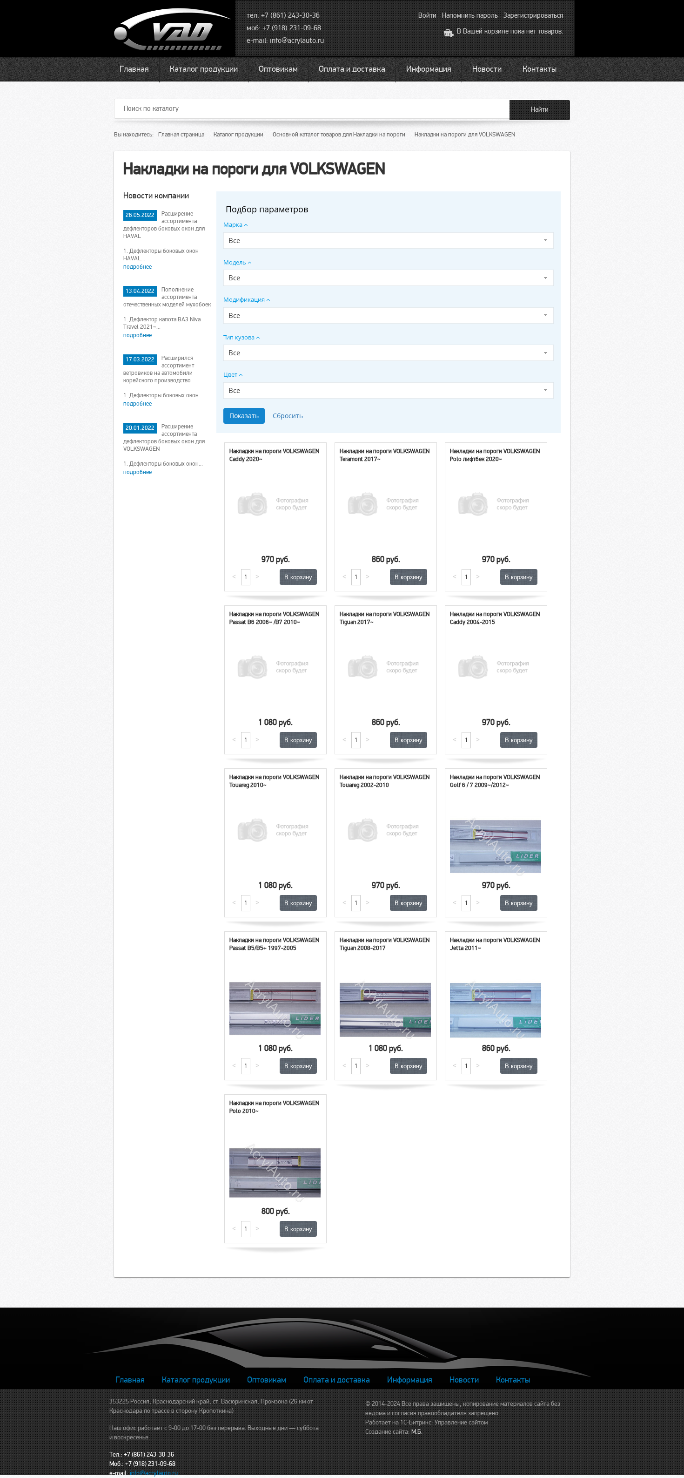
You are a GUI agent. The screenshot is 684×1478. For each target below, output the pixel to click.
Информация (428, 69)
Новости (487, 69)
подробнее (137, 267)
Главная (134, 69)
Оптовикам (278, 69)
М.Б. (416, 1432)
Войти (427, 15)
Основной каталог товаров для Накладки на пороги (339, 134)
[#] (174, 30)
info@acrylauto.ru (297, 40)
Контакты (540, 69)
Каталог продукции (204, 69)
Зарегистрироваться (533, 15)
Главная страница (181, 134)
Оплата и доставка (352, 69)
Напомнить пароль (470, 15)
